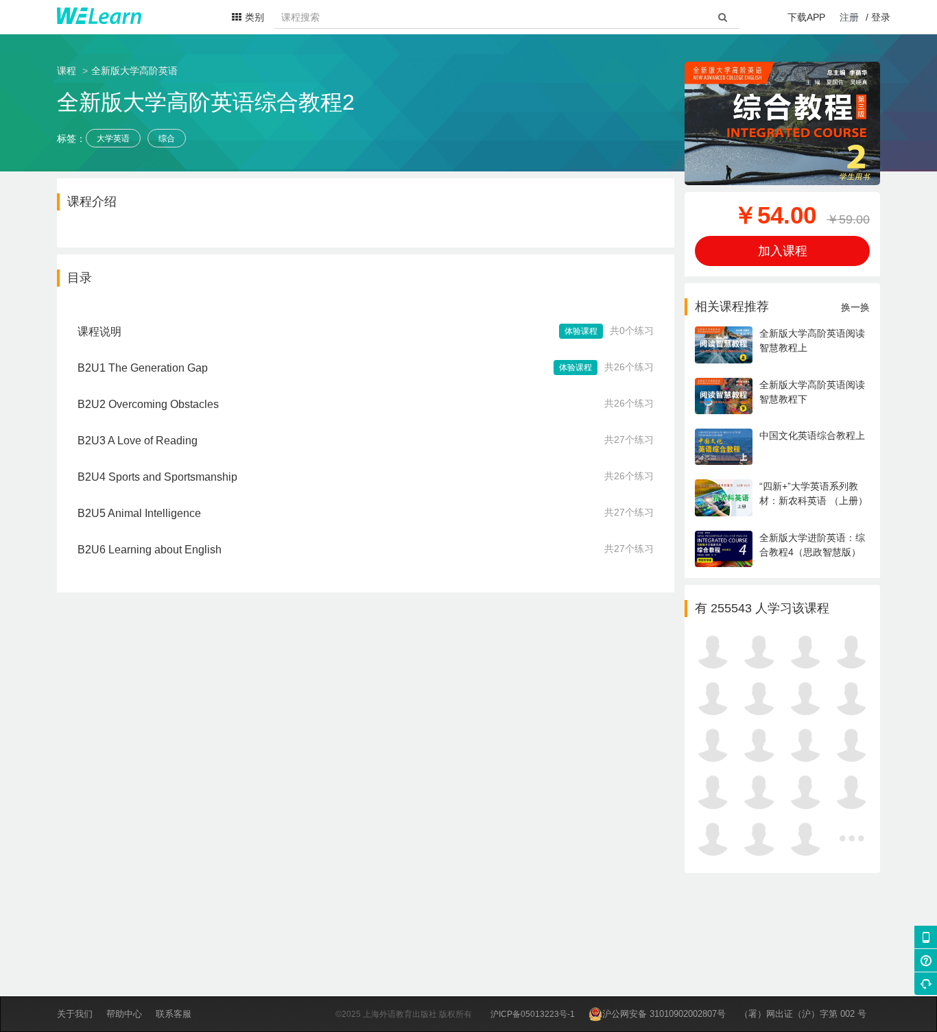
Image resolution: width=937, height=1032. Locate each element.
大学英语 (113, 138)
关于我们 (75, 1014)
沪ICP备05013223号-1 (532, 1014)
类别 (254, 17)
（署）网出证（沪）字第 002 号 (802, 1014)
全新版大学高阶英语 (134, 70)
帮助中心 (124, 1014)
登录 (880, 17)
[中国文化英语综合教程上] (782, 461)
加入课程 (782, 251)
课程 (66, 70)
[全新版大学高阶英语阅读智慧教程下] (782, 410)
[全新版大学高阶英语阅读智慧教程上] (782, 360)
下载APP (806, 17)
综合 (166, 138)
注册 (849, 17)
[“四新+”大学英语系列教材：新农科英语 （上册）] (782, 512)
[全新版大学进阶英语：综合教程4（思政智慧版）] (782, 563)
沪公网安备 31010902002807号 (664, 1014)
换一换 (855, 307)
